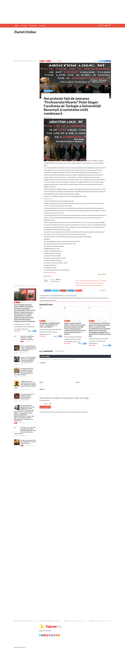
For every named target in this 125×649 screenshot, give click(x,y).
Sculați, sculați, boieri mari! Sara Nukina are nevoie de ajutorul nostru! (28, 441)
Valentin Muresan (97, 285)
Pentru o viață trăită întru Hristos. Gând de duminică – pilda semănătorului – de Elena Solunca (28, 348)
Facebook (108, 61)
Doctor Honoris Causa (92, 280)
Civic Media (82, 280)
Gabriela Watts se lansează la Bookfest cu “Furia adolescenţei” (58, 295)
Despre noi (33, 25)
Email (78, 382)
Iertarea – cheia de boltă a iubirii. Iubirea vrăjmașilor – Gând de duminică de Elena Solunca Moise (28, 359)
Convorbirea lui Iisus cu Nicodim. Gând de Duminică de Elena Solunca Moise (27, 396)
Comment (43, 362)
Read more (43, 336)
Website (42, 389)
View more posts (55, 281)
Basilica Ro (49, 198)
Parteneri (43, 25)
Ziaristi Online (25, 32)
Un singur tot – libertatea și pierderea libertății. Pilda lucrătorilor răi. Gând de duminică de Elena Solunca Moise (25, 430)
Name (41, 382)
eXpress (59, 61)
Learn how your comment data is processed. (74, 412)
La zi (42, 61)
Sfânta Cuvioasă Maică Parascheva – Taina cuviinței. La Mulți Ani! (27, 337)
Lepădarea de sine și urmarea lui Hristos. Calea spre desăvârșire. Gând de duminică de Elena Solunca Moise (25, 384)
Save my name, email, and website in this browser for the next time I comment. (64, 398)
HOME (16, 25)
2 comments (49, 91)
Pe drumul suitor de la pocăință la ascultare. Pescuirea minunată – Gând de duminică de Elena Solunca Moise (23, 371)
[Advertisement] (62, 12)
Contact (24, 25)
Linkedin (71, 290)
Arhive (92, 320)
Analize (17, 302)
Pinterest (79, 290)
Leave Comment (59, 351)
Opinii (48, 61)
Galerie (43, 320)
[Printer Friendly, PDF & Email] (102, 274)
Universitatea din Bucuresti (83, 285)
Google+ (64, 290)
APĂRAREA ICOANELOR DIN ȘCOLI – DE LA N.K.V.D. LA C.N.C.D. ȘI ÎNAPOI (50, 325)
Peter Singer (99, 283)
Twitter (102, 61)
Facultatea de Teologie (89, 283)
